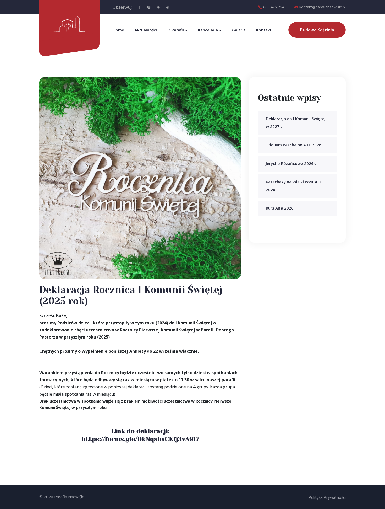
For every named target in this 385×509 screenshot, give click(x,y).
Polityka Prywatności (327, 497)
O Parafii (175, 30)
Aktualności (146, 30)
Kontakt (264, 30)
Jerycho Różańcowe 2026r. (291, 163)
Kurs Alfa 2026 (280, 208)
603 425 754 (273, 6)
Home (118, 30)
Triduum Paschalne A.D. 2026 (293, 144)
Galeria (239, 30)
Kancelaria (208, 30)
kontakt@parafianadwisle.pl (322, 6)
